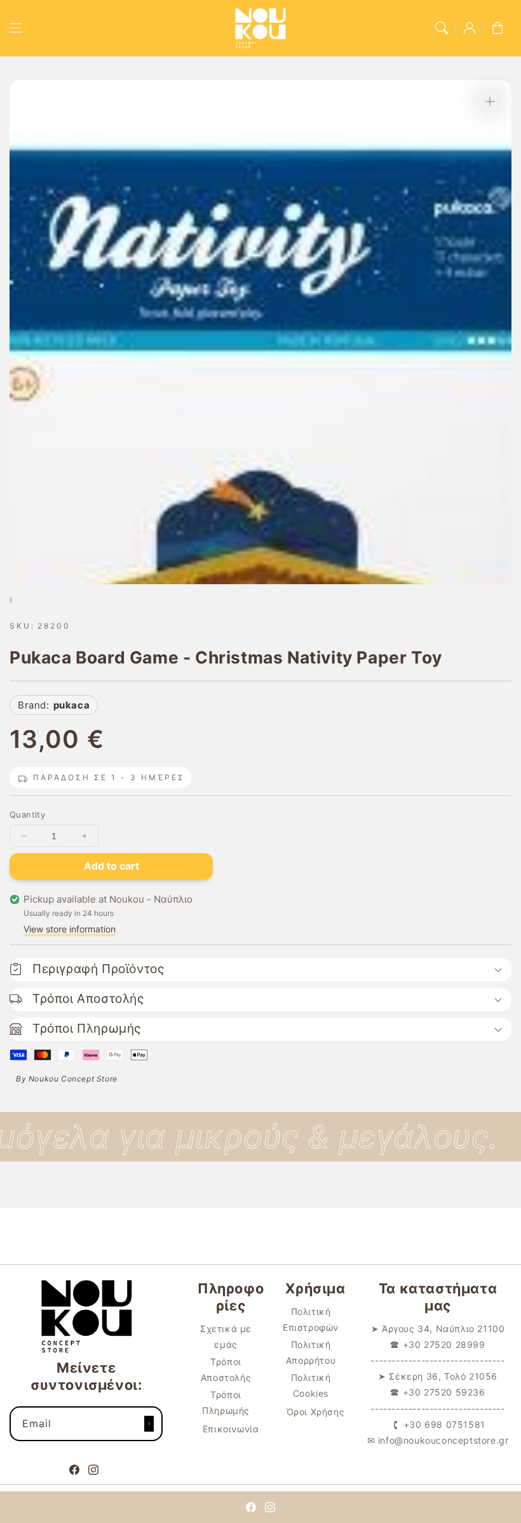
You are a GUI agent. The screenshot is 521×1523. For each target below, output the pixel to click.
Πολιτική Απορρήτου (310, 1352)
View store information (70, 929)
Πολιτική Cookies (311, 1385)
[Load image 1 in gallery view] (11, 600)
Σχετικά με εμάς (226, 1336)
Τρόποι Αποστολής (226, 1369)
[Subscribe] (149, 1424)
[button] (16, 28)
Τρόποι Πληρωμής (226, 1402)
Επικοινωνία (231, 1428)
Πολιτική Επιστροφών (311, 1319)
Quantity (27, 814)
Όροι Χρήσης (316, 1411)
